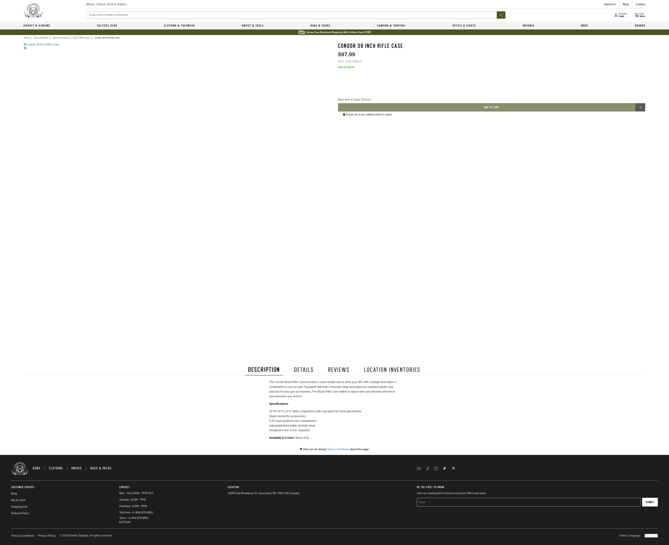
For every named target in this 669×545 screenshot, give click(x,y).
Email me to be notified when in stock (368, 114)
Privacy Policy (47, 535)
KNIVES (76, 468)
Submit (650, 502)
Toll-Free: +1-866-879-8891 (136, 512)
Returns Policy (20, 513)
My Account (18, 500)
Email (126, 521)
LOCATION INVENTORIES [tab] (392, 369)
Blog (14, 493)
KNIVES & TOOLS (253, 25)
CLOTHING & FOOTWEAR (179, 25)
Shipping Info (19, 506)
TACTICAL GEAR (107, 25)
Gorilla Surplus (79, 535)
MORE (584, 25)
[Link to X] (453, 468)
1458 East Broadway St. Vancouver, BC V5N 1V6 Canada (263, 493)
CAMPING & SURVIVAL (391, 25)
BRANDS (640, 25)
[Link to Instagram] (436, 468)
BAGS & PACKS (320, 25)
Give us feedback (338, 449)
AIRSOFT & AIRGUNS (37, 25)
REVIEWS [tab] (339, 369)
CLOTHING (56, 468)
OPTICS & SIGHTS (464, 25)
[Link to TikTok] (445, 468)
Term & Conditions (22, 535)
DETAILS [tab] (304, 369)
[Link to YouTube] (419, 468)
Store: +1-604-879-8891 (134, 517)
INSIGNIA (528, 25)
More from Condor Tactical (354, 99)
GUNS (36, 468)
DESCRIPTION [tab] (264, 369)
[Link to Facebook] (427, 468)
